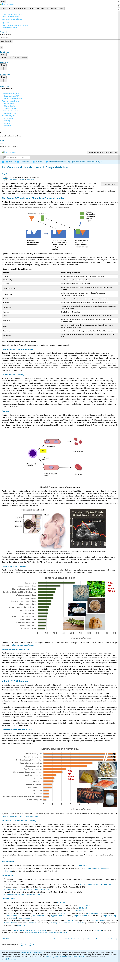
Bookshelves (25, 162)
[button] (7, 123)
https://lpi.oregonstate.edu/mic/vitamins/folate (96, 884)
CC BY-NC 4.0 (81, 866)
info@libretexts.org (9, 959)
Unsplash (12, 918)
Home (11, 162)
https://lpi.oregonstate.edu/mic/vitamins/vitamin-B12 (23, 894)
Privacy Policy (49, 957)
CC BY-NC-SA (97, 930)
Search (5, 157)
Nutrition (39, 162)
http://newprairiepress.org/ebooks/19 (97, 868)
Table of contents (109, 184)
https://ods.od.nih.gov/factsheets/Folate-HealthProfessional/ (26, 889)
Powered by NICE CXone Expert (32, 953)
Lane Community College (16, 179)
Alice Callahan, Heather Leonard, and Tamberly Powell (41, 932)
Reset (3, 54)
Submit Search (6, 41)
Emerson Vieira (31, 923)
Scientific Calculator (11, 108)
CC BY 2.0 (21, 925)
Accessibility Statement (76, 957)
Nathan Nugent (93, 913)
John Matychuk (38, 916)
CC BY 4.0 (61, 902)
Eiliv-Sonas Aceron (98, 921)
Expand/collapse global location (117, 161)
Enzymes (8, 871)
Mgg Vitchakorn (56, 916)
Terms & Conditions (61, 957)
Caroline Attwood (10, 923)
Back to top (5, 938)
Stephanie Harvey (109, 916)
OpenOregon (30, 179)
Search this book (5, 34)
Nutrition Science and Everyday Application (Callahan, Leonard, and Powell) (74, 162)
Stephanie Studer (80, 916)
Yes (25, 945)
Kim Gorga (54, 923)
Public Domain (78, 911)
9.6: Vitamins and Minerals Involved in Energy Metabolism (29, 930)
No (33, 945)
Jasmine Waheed (10, 916)
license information (24, 918)
